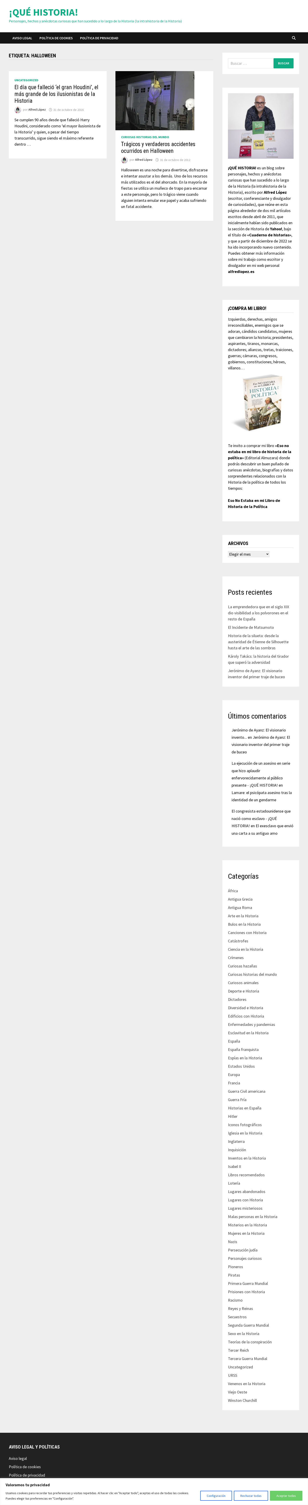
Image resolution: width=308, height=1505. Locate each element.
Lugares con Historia (245, 1199)
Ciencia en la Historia (245, 949)
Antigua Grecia (240, 899)
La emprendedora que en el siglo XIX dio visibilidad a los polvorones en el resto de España (258, 613)
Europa (234, 1074)
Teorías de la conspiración (250, 1341)
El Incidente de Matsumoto (251, 627)
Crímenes (236, 957)
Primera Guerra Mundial (248, 1283)
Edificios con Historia (246, 1016)
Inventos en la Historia (247, 1158)
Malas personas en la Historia (252, 1216)
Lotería (234, 1183)
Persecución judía (242, 1250)
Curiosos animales (243, 982)
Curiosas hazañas (242, 966)
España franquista (243, 1049)
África (233, 890)
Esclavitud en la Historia (248, 1032)
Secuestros (237, 1316)
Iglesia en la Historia (245, 1133)
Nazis (232, 1241)
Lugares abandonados (246, 1191)
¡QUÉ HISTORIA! (43, 12)
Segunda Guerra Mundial (248, 1325)
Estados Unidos (241, 1066)
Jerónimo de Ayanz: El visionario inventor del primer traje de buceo (261, 745)
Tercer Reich (238, 1350)
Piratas (234, 1275)
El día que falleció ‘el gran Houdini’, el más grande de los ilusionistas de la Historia (56, 94)
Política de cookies (56, 38)
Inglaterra (236, 1141)
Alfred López (37, 110)
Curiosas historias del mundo (145, 137)
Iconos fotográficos (245, 1124)
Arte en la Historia (243, 915)
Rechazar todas (251, 1496)
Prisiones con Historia (246, 1291)
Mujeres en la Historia (246, 1233)
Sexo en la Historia (243, 1333)
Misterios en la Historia (247, 1225)
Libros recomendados (246, 1174)
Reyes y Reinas (240, 1308)
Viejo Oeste (237, 1392)
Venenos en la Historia (246, 1383)
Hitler (232, 1116)
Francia (234, 1083)
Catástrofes (238, 941)
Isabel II (234, 1166)
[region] (154, 1491)
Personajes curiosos (245, 1258)
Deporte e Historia (243, 991)
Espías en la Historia (245, 1057)
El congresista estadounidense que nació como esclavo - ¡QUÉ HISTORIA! (261, 818)
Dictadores (237, 999)
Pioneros (235, 1266)
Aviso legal (22, 38)
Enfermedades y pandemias (251, 1024)
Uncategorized (26, 80)
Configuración (216, 1496)
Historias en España (244, 1108)
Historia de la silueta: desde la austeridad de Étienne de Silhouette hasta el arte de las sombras (258, 641)
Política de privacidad (99, 38)
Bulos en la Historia (244, 924)
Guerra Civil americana (246, 1091)
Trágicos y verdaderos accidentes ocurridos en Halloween (158, 147)
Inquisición (237, 1149)
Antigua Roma (240, 907)
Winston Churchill (242, 1400)
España (234, 1041)
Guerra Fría (237, 1099)
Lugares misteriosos (245, 1208)
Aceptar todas (286, 1496)
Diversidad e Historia (245, 1007)
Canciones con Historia (247, 932)
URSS (232, 1375)
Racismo (235, 1300)
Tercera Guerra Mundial (247, 1358)
